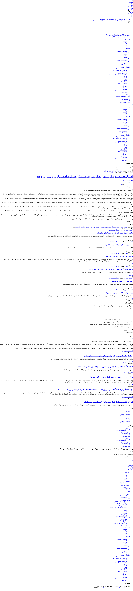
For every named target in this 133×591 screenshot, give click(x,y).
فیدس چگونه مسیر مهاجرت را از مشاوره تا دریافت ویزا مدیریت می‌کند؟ (105, 367)
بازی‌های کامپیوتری (122, 60)
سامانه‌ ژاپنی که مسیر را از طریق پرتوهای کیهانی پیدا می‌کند (115, 19)
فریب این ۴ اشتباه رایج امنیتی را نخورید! (85, 227)
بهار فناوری (127, 94)
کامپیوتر (125, 43)
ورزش (125, 80)
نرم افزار (127, 58)
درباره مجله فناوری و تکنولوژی (122, 96)
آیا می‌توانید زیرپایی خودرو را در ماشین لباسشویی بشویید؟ (115, 33)
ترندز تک (128, 411)
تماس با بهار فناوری (125, 97)
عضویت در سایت (111, 172)
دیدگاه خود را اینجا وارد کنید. (112, 319)
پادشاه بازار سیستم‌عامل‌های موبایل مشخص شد (118, 35)
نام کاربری (115, 167)
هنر (126, 79)
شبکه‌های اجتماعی (122, 51)
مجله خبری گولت (125, 414)
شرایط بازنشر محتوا (125, 100)
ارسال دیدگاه (129, 332)
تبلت (126, 42)
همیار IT (125, 89)
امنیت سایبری (123, 49)
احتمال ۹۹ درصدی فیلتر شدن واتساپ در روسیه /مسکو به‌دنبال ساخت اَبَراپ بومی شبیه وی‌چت (85, 176)
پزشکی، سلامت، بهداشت (120, 68)
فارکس (125, 57)
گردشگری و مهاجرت (121, 83)
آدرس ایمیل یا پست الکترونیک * (111, 322)
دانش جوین (124, 86)
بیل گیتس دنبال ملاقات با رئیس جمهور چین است (118, 292)
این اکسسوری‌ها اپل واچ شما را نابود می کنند (119, 36)
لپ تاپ (125, 41)
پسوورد (116, 169)
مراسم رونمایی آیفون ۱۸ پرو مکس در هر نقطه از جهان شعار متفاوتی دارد (111, 269)
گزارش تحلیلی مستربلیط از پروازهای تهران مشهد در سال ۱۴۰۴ (108, 402)
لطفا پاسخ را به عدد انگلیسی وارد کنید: (123, 327)
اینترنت (128, 48)
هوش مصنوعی (123, 62)
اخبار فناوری (127, 39)
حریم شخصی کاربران (124, 99)
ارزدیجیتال (127, 55)
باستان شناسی (123, 81)
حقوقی (125, 77)
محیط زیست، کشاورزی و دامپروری (118, 74)
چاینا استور (124, 92)
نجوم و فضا (127, 65)
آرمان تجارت (123, 87)
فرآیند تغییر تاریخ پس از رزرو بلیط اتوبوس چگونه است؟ (111, 377)
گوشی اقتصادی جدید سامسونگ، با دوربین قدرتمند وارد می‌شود (111, 227)
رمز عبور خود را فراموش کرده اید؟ (113, 171)
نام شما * (116, 321)
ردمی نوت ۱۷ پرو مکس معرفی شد (122, 281)
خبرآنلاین (120, 184)
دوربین (125, 46)
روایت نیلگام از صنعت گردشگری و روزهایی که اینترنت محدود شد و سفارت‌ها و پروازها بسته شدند (95, 389)
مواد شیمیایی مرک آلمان (120, 90)
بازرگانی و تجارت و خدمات (120, 70)
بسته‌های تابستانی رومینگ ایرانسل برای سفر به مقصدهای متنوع (108, 356)
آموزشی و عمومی (125, 67)
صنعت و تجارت (126, 84)
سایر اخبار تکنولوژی (128, 180)
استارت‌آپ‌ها (124, 64)
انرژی (125, 76)
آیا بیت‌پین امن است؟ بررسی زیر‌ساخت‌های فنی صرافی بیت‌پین (114, 587)
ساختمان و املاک (122, 73)
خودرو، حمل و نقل (122, 71)
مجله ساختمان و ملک (124, 415)
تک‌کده (128, 412)
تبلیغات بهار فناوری (125, 102)
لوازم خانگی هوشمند (125, 52)
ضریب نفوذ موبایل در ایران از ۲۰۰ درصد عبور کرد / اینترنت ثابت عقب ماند (111, 20)
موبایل (125, 45)
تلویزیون (125, 54)
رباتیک (128, 61)
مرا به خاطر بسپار (126, 171)
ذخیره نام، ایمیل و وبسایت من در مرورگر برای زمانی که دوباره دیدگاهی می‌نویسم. (110, 324)
